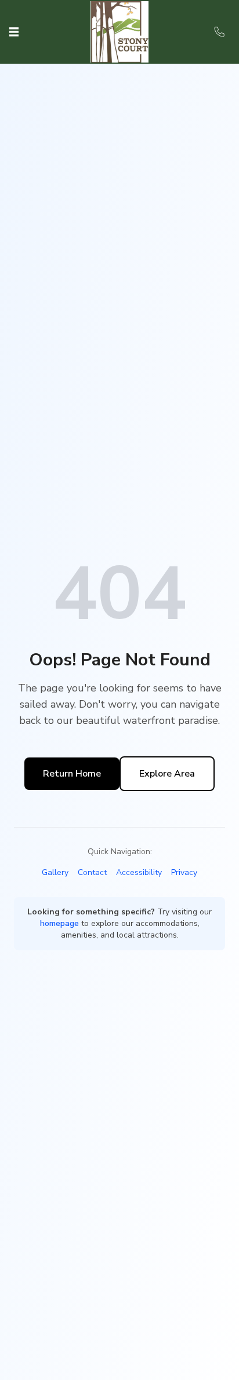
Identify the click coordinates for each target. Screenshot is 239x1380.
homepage (59, 923)
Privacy (184, 872)
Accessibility (139, 872)
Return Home (72, 773)
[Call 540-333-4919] (219, 31)
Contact (92, 872)
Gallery (55, 872)
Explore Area (167, 773)
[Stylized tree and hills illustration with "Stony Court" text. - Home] (119, 31)
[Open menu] (14, 32)
